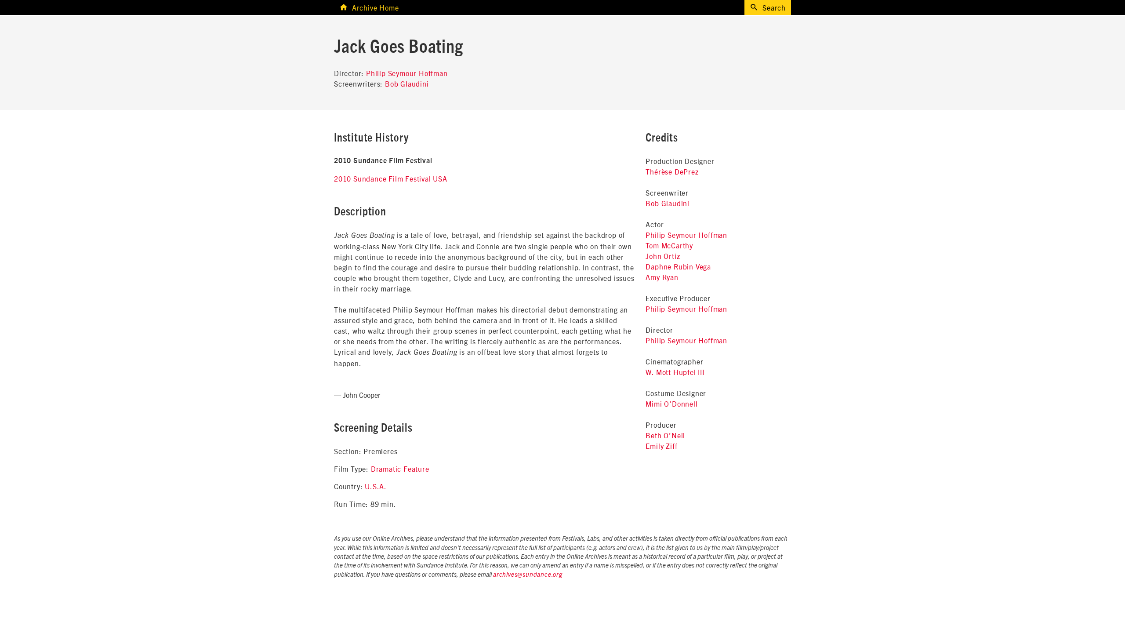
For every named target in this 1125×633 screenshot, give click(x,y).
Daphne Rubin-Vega (678, 266)
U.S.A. (376, 486)
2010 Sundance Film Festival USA (390, 178)
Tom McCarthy (669, 245)
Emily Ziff (661, 445)
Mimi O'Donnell (671, 403)
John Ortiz (663, 255)
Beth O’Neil (665, 435)
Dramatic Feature (400, 468)
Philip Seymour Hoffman (407, 73)
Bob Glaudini (407, 83)
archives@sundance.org (527, 575)
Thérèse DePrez (672, 171)
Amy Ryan (662, 277)
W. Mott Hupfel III (675, 371)
